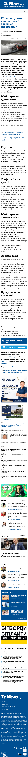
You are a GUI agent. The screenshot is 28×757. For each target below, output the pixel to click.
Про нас (4, 701)
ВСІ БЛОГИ (24, 564)
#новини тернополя (7, 372)
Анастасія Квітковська (15, 509)
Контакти (5, 704)
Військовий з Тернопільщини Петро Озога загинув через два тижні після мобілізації (14, 652)
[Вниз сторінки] (25, 754)
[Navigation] (25, 11)
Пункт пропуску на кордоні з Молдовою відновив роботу (12, 431)
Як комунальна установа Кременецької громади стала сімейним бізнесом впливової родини (12, 425)
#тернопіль (4, 374)
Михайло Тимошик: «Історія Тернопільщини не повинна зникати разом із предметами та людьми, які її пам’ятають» (13, 556)
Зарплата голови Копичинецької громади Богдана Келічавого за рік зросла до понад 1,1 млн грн (14, 667)
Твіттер (16, 357)
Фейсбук (4, 361)
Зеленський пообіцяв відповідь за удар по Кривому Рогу (12, 472)
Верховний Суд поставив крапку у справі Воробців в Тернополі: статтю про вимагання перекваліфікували (13, 681)
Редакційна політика (8, 706)
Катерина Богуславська (15, 529)
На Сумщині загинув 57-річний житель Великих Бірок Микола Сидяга (18, 435)
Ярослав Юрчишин (13, 580)
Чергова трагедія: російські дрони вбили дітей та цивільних (14, 461)
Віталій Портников (13, 587)
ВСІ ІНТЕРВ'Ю (23, 535)
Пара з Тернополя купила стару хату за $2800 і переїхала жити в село (13, 138)
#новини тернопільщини (19, 370)
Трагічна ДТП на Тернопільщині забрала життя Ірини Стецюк (13, 672)
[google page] (14, 748)
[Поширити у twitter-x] (20, 38)
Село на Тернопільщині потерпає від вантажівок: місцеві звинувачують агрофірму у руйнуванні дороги (12, 657)
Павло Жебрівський (14, 571)
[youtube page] (21, 748)
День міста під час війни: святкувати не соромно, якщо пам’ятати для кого (13, 677)
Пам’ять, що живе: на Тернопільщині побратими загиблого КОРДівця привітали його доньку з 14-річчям (13, 449)
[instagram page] (25, 748)
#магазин (7, 370)
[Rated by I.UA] (22, 754)
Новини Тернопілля (16, 31)
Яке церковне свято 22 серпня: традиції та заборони (13, 466)
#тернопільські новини (16, 374)
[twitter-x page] (19, 748)
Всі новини (23, 481)
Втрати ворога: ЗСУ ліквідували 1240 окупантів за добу (14, 443)
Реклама (5, 709)
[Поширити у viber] (23, 38)
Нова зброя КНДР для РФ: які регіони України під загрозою (13, 455)
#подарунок (18, 372)
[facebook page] (16, 748)
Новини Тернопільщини (14, 367)
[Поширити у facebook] (17, 38)
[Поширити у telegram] (25, 38)
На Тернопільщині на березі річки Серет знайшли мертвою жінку (13, 662)
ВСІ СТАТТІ (24, 500)
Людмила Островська (14, 519)
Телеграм (4, 363)
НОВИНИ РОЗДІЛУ (22, 618)
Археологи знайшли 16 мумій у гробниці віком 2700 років (13, 477)
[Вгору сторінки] (25, 750)
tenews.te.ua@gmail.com (8, 356)
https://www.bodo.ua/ (13, 77)
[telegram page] (23, 748)
